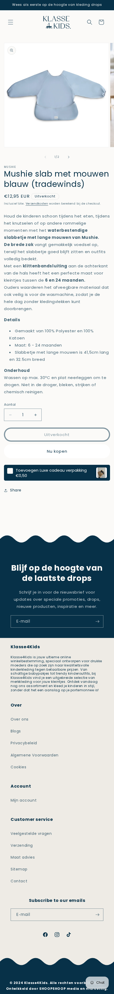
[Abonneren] (97, 621)
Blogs (16, 731)
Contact (19, 881)
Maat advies (23, 857)
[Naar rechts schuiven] (68, 157)
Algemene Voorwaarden (35, 755)
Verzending (22, 845)
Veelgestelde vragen (31, 833)
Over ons (20, 719)
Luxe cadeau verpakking (51, 470)
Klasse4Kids (64, 955)
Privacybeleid (24, 743)
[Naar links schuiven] (45, 157)
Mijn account (24, 800)
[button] (10, 22)
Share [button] (15, 490)
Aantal (10, 404)
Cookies (18, 767)
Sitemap (19, 869)
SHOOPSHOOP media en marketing (73, 988)
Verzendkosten (37, 204)
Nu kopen (57, 451)
